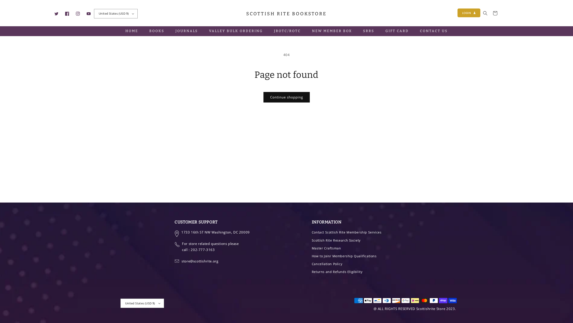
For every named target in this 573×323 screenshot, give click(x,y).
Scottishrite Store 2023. (436, 308)
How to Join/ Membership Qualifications (344, 256)
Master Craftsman (326, 248)
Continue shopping (286, 97)
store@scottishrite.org (200, 261)
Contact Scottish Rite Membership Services (347, 232)
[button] (485, 13)
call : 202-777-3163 (198, 249)
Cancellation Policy (327, 264)
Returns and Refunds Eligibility (337, 272)
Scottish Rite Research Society (336, 240)
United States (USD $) (114, 13)
